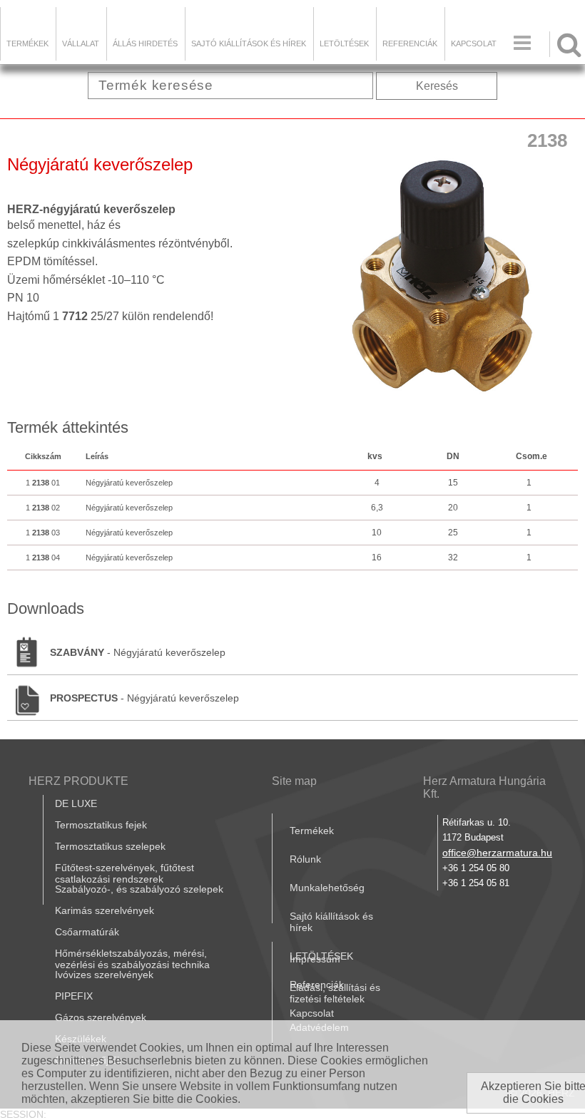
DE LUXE (76, 803)
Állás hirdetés (145, 43)
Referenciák (409, 43)
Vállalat (80, 43)
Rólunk (305, 859)
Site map (294, 781)
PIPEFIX (74, 996)
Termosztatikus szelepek (110, 846)
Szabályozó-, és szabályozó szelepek (139, 889)
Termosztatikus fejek (101, 825)
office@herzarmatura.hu (497, 852)
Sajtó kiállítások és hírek (248, 43)
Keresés (437, 86)
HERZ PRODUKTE (78, 781)
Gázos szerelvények (100, 1017)
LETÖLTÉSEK (344, 43)
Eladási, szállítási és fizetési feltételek (335, 993)
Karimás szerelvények (104, 910)
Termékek (27, 43)
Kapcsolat (474, 43)
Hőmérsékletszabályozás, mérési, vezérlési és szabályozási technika (132, 958)
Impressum (315, 959)
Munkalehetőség (327, 887)
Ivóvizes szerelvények (104, 974)
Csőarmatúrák (87, 931)
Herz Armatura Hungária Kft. (484, 787)
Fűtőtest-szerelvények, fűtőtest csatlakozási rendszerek (124, 873)
